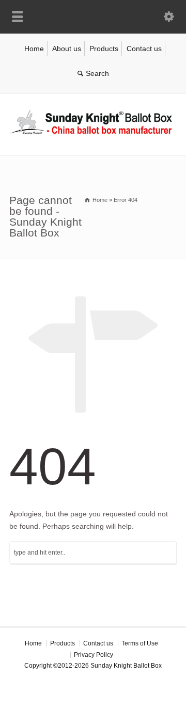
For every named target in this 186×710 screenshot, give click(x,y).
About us (66, 48)
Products (103, 48)
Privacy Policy (93, 654)
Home (34, 48)
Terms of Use (139, 643)
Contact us (144, 48)
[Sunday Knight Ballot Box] (93, 133)
